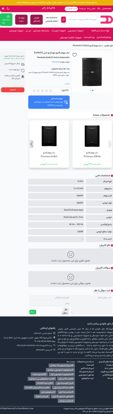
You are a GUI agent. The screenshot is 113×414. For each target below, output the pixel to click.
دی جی (28, 31)
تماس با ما (91, 9)
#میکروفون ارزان (48, 392)
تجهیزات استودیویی (76, 31)
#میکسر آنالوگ (42, 396)
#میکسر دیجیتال (66, 401)
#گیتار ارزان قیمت (39, 374)
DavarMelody (23, 408)
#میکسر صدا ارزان (66, 392)
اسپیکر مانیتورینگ (86, 372)
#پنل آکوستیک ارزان (65, 383)
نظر (66, 309)
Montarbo (56, 62)
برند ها (110, 378)
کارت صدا (90, 365)
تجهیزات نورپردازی (16, 31)
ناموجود (13, 89)
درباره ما (82, 9)
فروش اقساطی (36, 19)
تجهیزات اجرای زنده (58, 31)
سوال (65, 313)
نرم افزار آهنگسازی (104, 37)
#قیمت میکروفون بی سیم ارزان (42, 379)
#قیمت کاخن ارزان (66, 379)
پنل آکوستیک (89, 37)
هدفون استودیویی (86, 375)
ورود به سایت (21, 19)
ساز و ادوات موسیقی (41, 31)
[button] (92, 90)
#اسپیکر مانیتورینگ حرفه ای (61, 365)
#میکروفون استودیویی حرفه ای (60, 370)
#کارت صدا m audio (45, 383)
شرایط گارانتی (108, 375)
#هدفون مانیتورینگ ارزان (62, 396)
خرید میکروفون (87, 378)
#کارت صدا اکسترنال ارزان (63, 388)
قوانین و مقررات (106, 372)
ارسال (32, 312)
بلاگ (98, 9)
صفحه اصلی (106, 9)
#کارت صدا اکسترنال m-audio (37, 388)
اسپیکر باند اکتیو (87, 368)
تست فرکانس (71, 9)
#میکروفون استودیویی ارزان (61, 374)
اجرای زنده (100, 411)
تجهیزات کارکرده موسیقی (70, 38)
